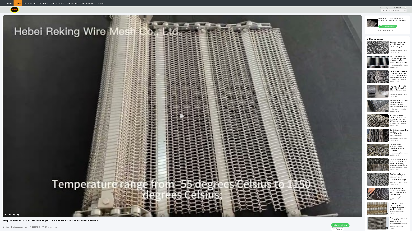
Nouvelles (100, 3)
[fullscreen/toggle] (359, 214)
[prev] (5, 214)
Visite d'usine (43, 3)
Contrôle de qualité (57, 3)
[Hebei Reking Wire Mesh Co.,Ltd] (14, 9)
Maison (9, 3)
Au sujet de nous (30, 3)
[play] (182, 116)
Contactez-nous (72, 3)
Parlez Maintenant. (87, 3)
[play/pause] (10, 214)
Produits (18, 3)
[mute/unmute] (18, 214)
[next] (14, 214)
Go (405, 10)
